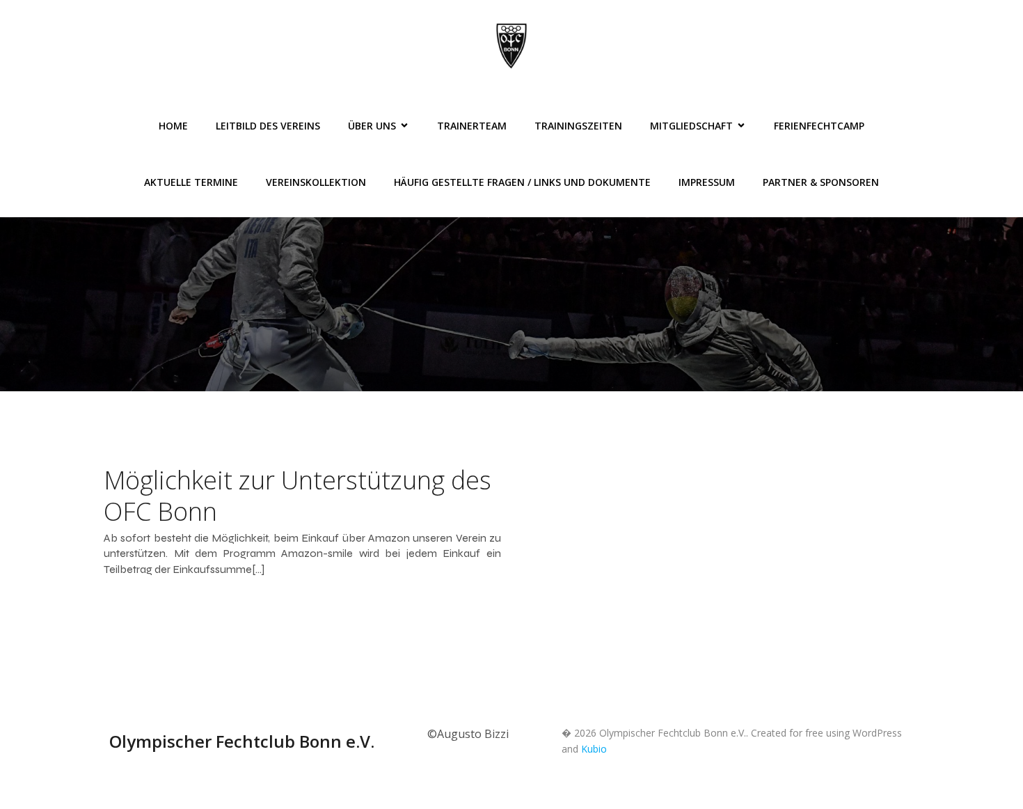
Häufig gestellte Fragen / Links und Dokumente (522, 182)
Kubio (594, 748)
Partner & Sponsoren (821, 182)
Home (173, 125)
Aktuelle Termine (191, 182)
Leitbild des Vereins (268, 125)
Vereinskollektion (316, 182)
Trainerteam (472, 125)
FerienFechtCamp (819, 125)
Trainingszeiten (578, 125)
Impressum (707, 182)
